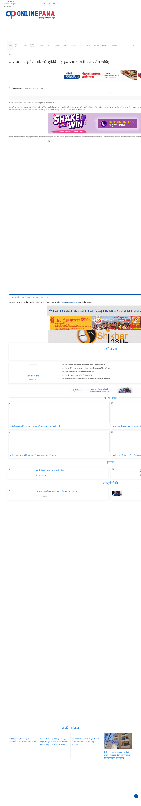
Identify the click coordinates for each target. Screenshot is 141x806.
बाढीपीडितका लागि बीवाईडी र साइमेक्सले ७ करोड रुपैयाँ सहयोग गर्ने (85, 364)
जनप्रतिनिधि (110, 483)
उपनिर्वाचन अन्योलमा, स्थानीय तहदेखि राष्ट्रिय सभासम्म (56, 491)
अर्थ (48, 45)
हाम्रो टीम (8, 801)
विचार (110, 462)
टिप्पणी (38, 768)
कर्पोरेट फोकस (32, 45)
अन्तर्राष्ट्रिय (74, 45)
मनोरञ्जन (65, 45)
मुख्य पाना (16, 45)
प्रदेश (56, 45)
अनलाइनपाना (17, 88)
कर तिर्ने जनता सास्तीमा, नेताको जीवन (50, 470)
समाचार (42, 45)
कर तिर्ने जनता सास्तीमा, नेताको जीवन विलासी (78, 375)
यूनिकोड (39, 801)
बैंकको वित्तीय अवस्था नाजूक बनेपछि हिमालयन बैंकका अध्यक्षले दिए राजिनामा (87, 368)
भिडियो (89, 45)
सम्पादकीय (30, 768)
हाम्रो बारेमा (17, 801)
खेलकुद (82, 45)
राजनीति (25, 45)
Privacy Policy (28, 801)
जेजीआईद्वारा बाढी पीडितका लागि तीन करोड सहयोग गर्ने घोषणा (33, 455)
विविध (95, 45)
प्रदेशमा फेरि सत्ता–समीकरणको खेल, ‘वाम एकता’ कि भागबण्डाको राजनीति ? (87, 379)
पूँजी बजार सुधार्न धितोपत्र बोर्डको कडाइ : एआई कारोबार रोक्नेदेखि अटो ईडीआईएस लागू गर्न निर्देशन (117, 755)
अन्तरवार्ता (22, 768)
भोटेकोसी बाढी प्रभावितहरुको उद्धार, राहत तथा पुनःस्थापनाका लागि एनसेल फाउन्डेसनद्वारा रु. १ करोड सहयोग (54, 742)
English (105, 45)
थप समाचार (110, 398)
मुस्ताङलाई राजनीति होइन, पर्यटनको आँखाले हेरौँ (79, 372)
